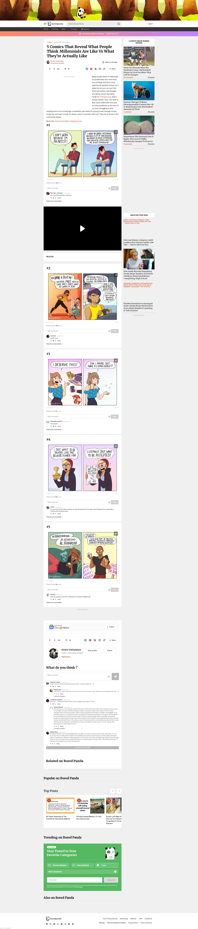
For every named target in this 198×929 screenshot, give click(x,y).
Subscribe (111, 880)
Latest (63, 29)
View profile (92, 651)
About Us (133, 919)
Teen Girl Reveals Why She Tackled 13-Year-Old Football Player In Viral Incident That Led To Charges (137, 71)
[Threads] (65, 924)
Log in (150, 24)
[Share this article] (116, 132)
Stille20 (52, 594)
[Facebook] (47, 924)
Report (117, 179)
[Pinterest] (54, 924)
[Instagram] (50, 924)
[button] (112, 790)
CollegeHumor (105, 97)
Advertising (124, 919)
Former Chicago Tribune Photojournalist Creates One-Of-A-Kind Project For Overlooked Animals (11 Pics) (139, 105)
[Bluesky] (61, 924)
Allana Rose (54, 732)
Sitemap (102, 923)
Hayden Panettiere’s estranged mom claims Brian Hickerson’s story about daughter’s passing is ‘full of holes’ (138, 307)
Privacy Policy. (79, 887)
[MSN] (69, 924)
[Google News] (73, 924)
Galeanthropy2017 (56, 421)
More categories (55, 872)
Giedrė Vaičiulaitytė (57, 61)
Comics (49, 42)
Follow (109, 651)
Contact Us (148, 919)
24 (128, 77)
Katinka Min (57, 689)
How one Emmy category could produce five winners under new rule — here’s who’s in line (139, 242)
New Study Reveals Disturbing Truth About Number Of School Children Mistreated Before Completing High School (138, 275)
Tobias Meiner (58, 707)
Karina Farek (60, 121)
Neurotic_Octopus (56, 193)
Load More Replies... (60, 696)
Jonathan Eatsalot (56, 700)
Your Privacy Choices (110, 919)
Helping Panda (55, 682)
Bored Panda (53, 919)
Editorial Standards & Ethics (116, 923)
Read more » (66, 657)
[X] (58, 924)
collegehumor (50, 179)
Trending (55, 29)
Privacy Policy (133, 923)
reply (59, 198)
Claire (52, 507)
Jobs (140, 919)
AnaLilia (53, 336)
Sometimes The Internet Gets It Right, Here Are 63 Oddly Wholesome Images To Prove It (139, 138)
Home (46, 29)
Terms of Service (146, 923)
